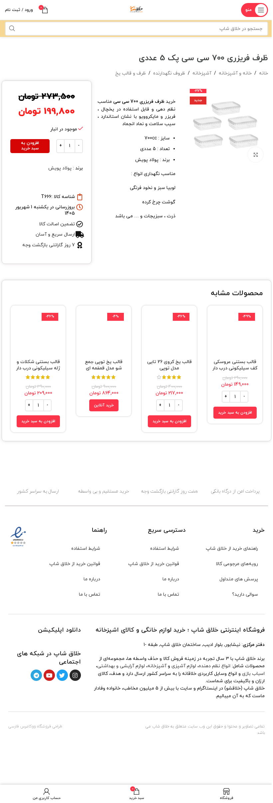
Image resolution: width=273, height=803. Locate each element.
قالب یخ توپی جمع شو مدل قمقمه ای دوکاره (104, 368)
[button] (235, 413)
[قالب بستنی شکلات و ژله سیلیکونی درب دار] (38, 332)
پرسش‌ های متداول (238, 579)
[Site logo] (136, 9)
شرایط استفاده (164, 548)
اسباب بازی (253, 674)
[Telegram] (36, 675)
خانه (263, 73)
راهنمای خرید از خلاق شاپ (232, 548)
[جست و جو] (12, 29)
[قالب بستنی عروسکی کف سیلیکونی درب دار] (234, 332)
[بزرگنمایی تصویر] (255, 154)
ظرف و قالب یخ (130, 73)
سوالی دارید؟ (245, 594)
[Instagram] (75, 675)
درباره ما (170, 579)
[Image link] (69, 641)
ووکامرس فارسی (22, 726)
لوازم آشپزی (183, 666)
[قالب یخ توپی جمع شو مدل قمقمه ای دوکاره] (103, 332)
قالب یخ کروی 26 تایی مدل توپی (169, 365)
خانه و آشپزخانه (235, 73)
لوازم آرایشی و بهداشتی (121, 666)
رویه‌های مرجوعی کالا (237, 564)
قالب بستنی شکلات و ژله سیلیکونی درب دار (38, 365)
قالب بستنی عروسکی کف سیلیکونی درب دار (234, 365)
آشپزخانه (201, 73)
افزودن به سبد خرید (30, 145)
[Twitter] (62, 675)
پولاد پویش (60, 168)
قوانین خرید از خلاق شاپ (153, 564)
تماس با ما (168, 594)
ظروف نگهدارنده (169, 73)
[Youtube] (49, 675)
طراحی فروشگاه (49, 726)
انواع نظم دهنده (214, 666)
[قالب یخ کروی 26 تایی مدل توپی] (169, 332)
